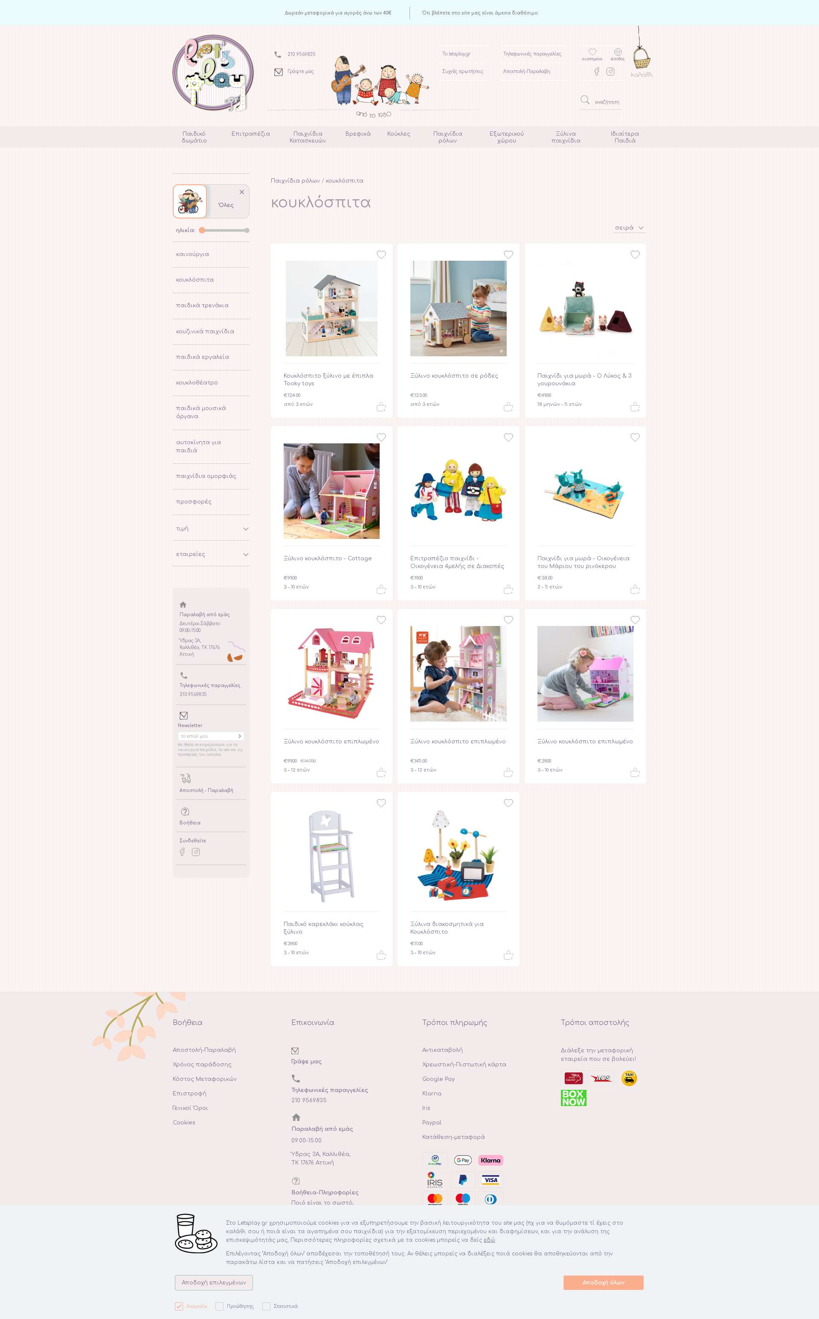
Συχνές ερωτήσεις (462, 71)
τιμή (182, 529)
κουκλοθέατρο (197, 383)
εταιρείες (190, 554)
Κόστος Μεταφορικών (205, 1079)
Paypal (431, 1123)
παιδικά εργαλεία (202, 357)
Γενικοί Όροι (190, 1108)
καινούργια (192, 254)
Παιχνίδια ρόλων (295, 181)
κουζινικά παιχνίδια (205, 332)
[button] (629, 227)
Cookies (184, 1123)
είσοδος (618, 59)
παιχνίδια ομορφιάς (206, 476)
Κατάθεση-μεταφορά (453, 1137)
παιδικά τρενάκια (202, 306)
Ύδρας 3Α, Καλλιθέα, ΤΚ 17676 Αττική (321, 1158)
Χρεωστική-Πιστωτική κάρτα (464, 1065)
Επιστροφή (189, 1094)
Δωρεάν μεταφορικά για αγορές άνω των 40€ (338, 13)
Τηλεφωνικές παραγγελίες (532, 54)
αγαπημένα (592, 59)
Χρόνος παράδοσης (202, 1065)
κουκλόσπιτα (195, 280)
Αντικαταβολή (442, 1050)
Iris (426, 1108)
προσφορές (194, 502)
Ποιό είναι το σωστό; (322, 1203)
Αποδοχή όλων (603, 1283)
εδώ (489, 1240)
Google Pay (438, 1079)
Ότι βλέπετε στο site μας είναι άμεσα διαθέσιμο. (480, 13)
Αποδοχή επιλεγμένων (214, 1283)
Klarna (431, 1094)
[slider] (202, 230)
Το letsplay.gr (456, 54)
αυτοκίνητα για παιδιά (198, 447)
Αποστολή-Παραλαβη (526, 71)
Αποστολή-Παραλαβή (204, 1050)
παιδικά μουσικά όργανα (201, 412)
